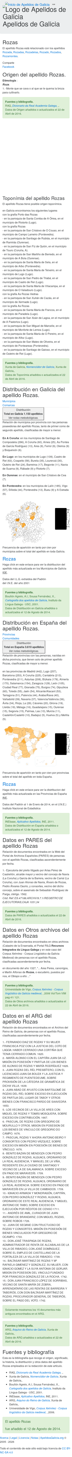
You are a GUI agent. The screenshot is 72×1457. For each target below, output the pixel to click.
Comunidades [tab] (11, 638)
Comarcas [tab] (9, 405)
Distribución (23, 414)
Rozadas (18, 52)
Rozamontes (10, 56)
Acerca (4, 1438)
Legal (13, 1438)
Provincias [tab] (9, 634)
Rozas (10, 558)
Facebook (8, 67)
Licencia (24, 1438)
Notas (34, 1438)
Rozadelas (31, 52)
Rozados (55, 52)
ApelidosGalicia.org (52, 1438)
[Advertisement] (36, 158)
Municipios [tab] (9, 401)
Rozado (44, 52)
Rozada (7, 52)
